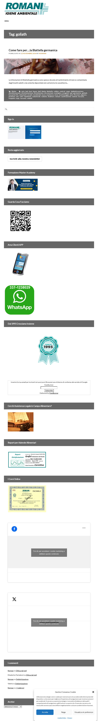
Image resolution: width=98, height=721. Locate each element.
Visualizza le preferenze (83, 712)
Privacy (69, 718)
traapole (12, 98)
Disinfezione (39, 93)
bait (27, 91)
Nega (63, 712)
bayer (35, 91)
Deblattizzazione (22, 679)
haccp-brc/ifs (14, 95)
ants (23, 91)
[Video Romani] (20, 232)
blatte (44, 91)
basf (30, 91)
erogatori (65, 93)
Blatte (14, 91)
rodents (44, 96)
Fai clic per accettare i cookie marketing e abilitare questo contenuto (49, 552)
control (62, 91)
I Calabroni (20, 688)
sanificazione (66, 96)
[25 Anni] (49, 350)
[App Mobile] (24, 138)
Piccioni (77, 95)
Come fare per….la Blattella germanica (33, 50)
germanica (77, 93)
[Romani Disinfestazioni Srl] (26, 14)
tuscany (23, 98)
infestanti (23, 95)
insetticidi (37, 95)
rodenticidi (36, 96)
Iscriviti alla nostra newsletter (25, 159)
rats (17, 96)
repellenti (27, 96)
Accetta (45, 712)
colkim (56, 91)
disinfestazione (27, 93)
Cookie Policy (62, 718)
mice (56, 95)
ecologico (58, 93)
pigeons (84, 95)
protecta (12, 96)
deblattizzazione (77, 91)
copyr (68, 91)
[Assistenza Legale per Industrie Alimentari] (20, 430)
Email (92, 13)
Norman (42, 53)
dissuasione (48, 93)
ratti (21, 96)
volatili (29, 98)
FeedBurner (53, 393)
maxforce (50, 95)
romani (57, 96)
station (74, 96)
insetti (29, 95)
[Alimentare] (27, 467)
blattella (50, 91)
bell (39, 91)
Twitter (78, 13)
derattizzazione (15, 93)
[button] (93, 692)
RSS (87, 13)
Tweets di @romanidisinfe (49, 622)
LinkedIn (82, 13)
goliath (84, 93)
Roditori (51, 96)
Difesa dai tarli (21, 671)
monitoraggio (64, 95)
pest (71, 95)
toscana (81, 96)
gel (71, 93)
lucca (44, 95)
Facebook (73, 13)
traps (18, 98)
